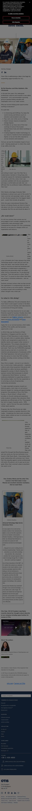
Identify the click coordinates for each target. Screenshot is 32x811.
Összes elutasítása (16, 17)
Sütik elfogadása (16, 22)
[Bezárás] (29, 2)
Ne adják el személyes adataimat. (16, 13)
